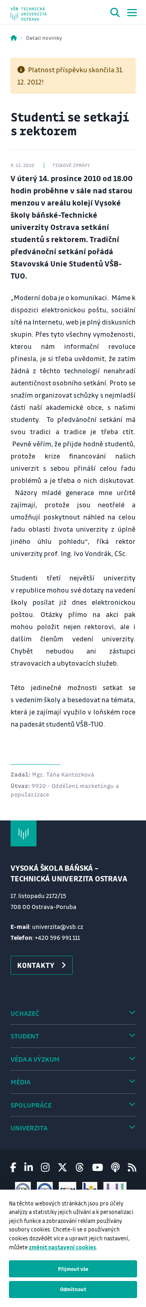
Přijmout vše (73, 1269)
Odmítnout (73, 1289)
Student (25, 1036)
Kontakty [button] (35, 965)
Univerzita (29, 1127)
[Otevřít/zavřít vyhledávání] (115, 14)
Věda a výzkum (35, 1059)
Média (20, 1082)
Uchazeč (25, 1013)
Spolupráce (31, 1105)
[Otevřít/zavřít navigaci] (132, 12)
